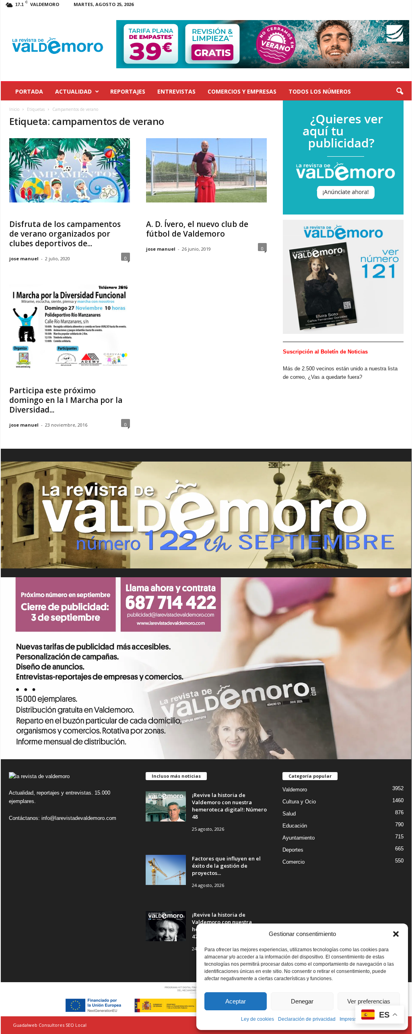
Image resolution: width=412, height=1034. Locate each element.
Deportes (292, 850)
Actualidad (73, 91)
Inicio (14, 109)
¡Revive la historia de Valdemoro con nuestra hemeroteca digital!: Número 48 (229, 805)
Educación (294, 826)
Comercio (293, 862)
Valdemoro (294, 790)
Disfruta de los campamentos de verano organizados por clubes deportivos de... (65, 234)
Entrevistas (176, 91)
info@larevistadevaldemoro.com (78, 818)
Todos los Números (319, 91)
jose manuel (24, 258)
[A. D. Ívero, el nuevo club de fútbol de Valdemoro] (206, 170)
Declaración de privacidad (307, 1019)
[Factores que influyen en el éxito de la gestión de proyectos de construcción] (166, 869)
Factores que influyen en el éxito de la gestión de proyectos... (226, 866)
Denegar (302, 1001)
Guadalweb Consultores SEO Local (50, 1025)
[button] (396, 934)
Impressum (352, 1019)
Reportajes (127, 91)
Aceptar (235, 1001)
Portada (29, 91)
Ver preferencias (368, 1001)
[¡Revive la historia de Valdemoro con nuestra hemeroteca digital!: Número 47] (166, 926)
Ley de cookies (257, 1019)
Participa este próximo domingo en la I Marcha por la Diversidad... (65, 400)
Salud (289, 814)
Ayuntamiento (298, 838)
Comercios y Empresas (242, 91)
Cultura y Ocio (299, 802)
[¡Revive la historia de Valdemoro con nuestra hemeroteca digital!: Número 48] (166, 806)
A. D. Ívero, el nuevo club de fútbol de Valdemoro (197, 229)
